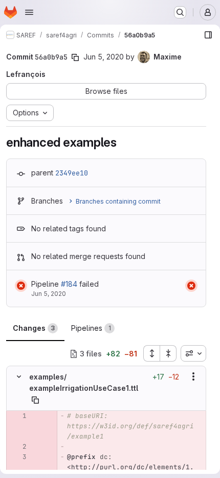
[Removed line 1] (18, 416)
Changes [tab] (34, 328)
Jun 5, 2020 (103, 56)
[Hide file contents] (19, 376)
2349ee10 (71, 172)
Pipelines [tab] (91, 328)
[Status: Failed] (21, 286)
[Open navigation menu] (29, 12)
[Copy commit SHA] (75, 57)
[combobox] (193, 353)
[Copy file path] (35, 400)
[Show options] (193, 376)
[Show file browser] (208, 35)
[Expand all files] (151, 353)
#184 (69, 284)
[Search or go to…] (180, 12)
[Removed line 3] (18, 457)
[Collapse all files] (168, 353)
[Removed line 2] (18, 447)
